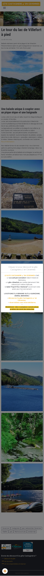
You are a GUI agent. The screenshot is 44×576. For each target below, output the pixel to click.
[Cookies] (5, 571)
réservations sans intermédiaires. (22, 302)
